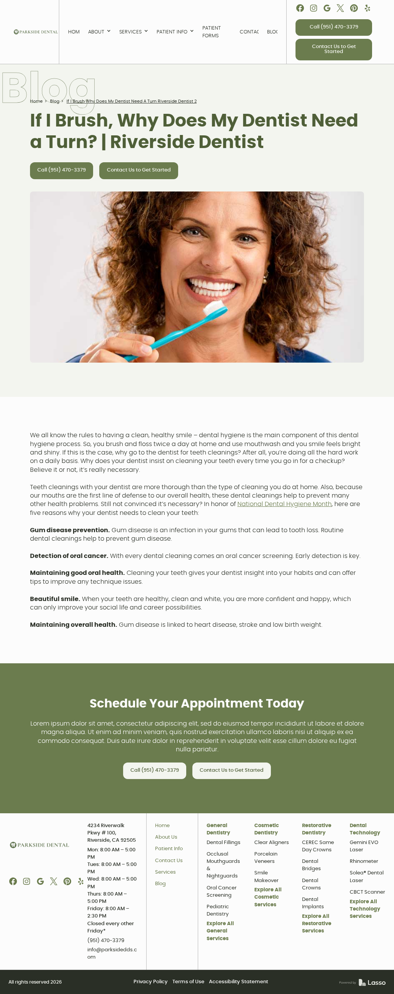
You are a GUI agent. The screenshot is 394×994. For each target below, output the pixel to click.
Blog (160, 883)
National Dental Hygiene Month (284, 504)
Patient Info (169, 848)
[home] (36, 32)
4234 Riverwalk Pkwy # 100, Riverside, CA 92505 (111, 833)
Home (162, 825)
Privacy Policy (151, 981)
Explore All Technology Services (365, 909)
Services (165, 872)
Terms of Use (188, 981)
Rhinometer (364, 861)
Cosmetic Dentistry (266, 829)
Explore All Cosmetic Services (268, 897)
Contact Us (169, 860)
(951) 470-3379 (105, 940)
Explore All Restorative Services (316, 924)
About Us (166, 837)
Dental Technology (365, 829)
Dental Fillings (223, 842)
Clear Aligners (271, 842)
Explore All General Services (220, 931)
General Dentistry (218, 829)
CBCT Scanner (367, 892)
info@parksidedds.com (112, 953)
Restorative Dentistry (316, 829)
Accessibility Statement (238, 981)
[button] (99, 32)
